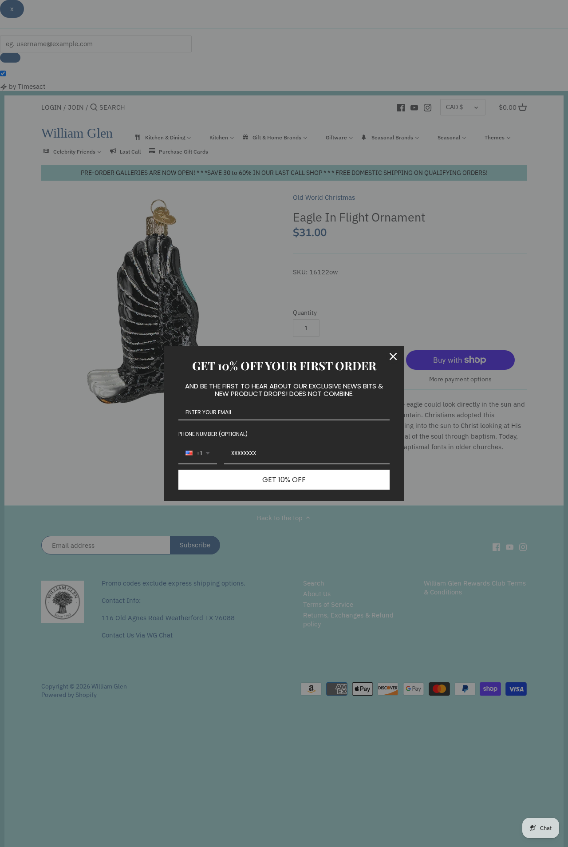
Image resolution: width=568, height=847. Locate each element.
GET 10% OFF (284, 480)
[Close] (393, 356)
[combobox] (197, 453)
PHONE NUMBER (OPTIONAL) (213, 434)
